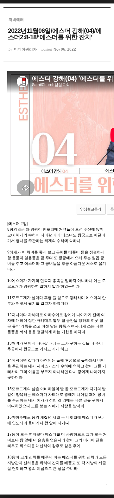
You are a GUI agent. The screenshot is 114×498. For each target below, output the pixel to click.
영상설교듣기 (90, 209)
